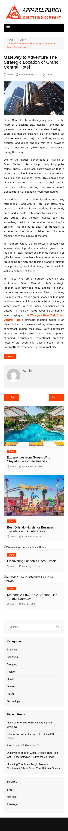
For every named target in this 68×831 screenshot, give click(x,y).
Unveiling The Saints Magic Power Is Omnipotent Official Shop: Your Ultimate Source (33, 766)
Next (54, 397)
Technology (13, 701)
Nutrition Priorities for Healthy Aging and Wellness (29, 724)
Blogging (12, 664)
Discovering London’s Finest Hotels (31, 561)
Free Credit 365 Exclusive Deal (24, 745)
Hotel (10, 356)
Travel (49, 74)
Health (10, 679)
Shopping (12, 657)
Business (12, 649)
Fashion (11, 671)
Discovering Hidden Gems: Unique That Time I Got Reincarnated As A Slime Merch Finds (33, 754)
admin (10, 74)
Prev (13, 397)
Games (11, 686)
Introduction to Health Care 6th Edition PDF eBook (31, 736)
